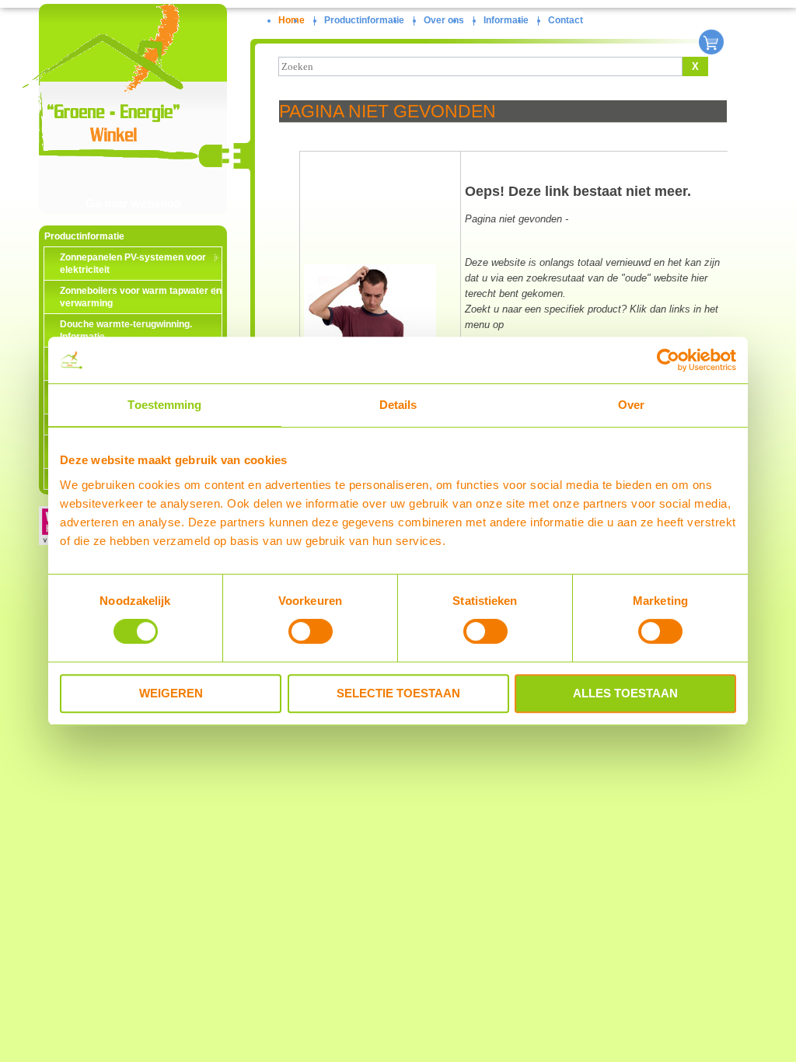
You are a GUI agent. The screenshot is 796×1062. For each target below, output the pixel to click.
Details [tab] (398, 404)
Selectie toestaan (398, 693)
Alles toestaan (625, 693)
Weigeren (171, 693)
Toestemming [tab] (164, 404)
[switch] (310, 631)
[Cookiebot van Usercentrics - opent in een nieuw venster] (668, 360)
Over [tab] (631, 404)
